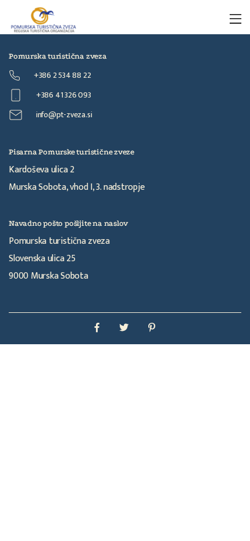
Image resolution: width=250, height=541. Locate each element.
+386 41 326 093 (62, 95)
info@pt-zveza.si (63, 114)
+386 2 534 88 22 (61, 75)
